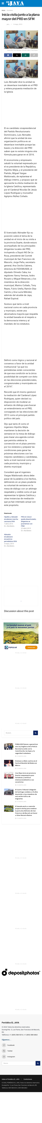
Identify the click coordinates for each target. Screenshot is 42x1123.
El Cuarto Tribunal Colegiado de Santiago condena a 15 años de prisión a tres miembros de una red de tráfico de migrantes (26, 794)
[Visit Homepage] (15, 3)
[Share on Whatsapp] (26, 55)
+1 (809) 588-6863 (31, 1035)
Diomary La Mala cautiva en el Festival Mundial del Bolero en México (26, 763)
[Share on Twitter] (17, 55)
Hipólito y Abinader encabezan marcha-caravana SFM (11, 519)
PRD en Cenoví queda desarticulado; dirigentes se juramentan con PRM (28, 521)
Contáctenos (28, 1079)
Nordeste (10, 10)
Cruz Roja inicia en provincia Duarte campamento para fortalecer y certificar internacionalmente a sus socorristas (25, 777)
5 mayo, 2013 (17, 24)
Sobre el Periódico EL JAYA (10, 1079)
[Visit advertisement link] (21, 636)
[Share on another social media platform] (34, 55)
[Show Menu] (3, 3)
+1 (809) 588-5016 (16, 1035)
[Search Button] (35, 733)
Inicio (3, 10)
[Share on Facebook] (8, 55)
